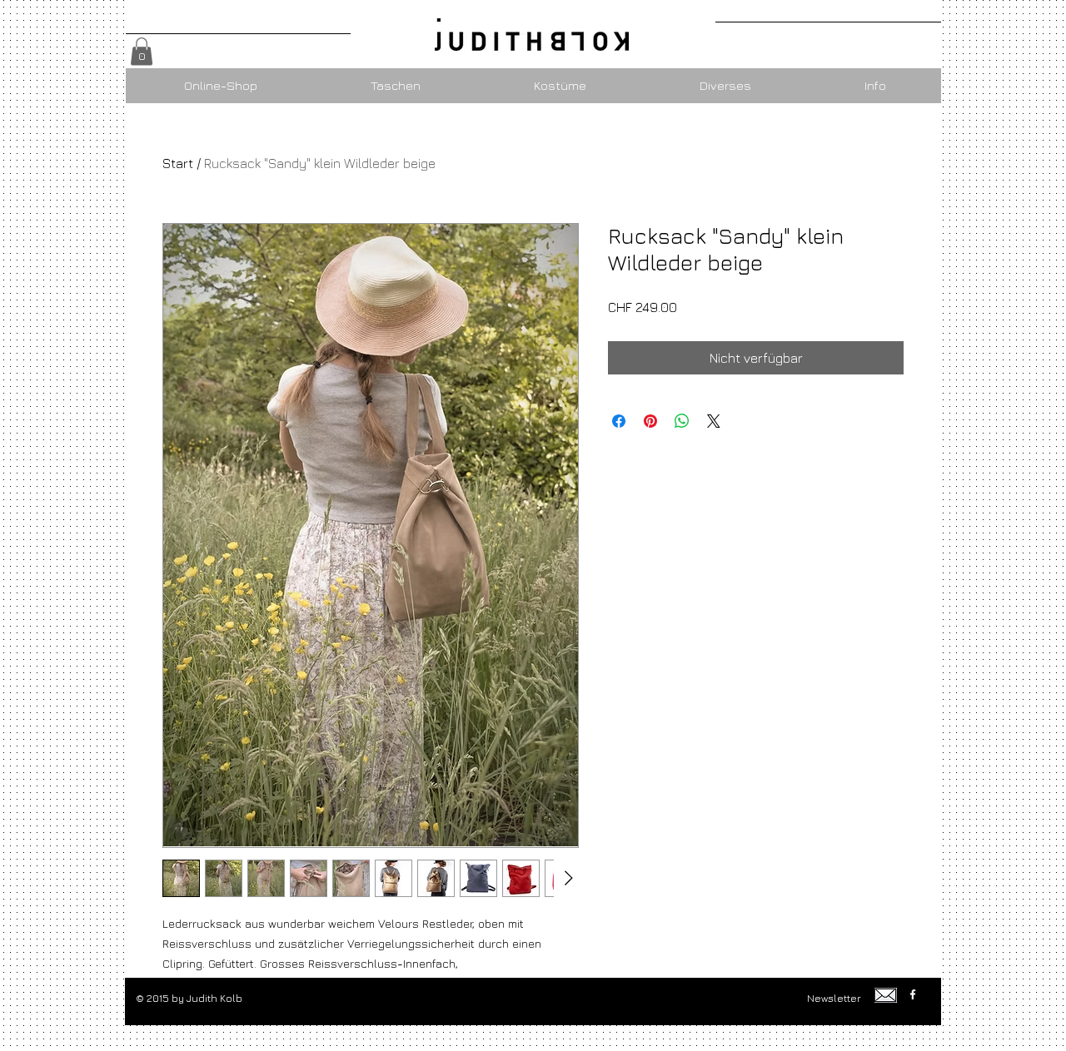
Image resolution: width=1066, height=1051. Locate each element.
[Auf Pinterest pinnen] (650, 421)
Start (177, 163)
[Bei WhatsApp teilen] (682, 421)
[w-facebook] (912, 994)
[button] (141, 51)
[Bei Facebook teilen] (619, 421)
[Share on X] (714, 421)
